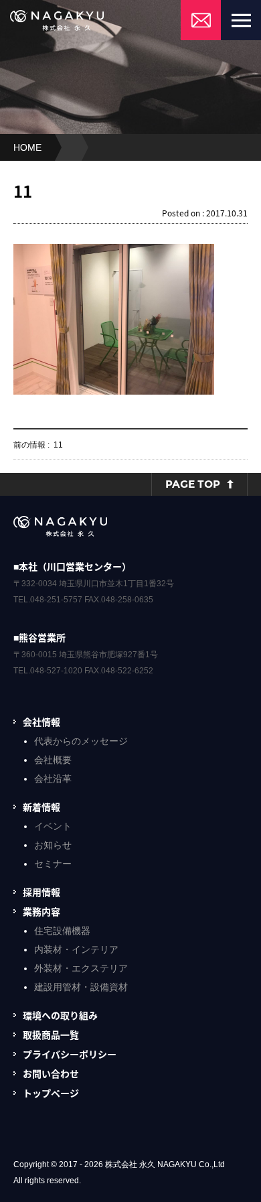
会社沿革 (53, 778)
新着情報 (41, 806)
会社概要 (53, 759)
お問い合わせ (51, 1073)
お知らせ (53, 845)
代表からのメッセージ (81, 741)
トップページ (51, 1092)
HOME (27, 147)
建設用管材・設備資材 (81, 987)
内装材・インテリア (76, 949)
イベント (53, 826)
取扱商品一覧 (51, 1034)
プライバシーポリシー (69, 1054)
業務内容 (41, 911)
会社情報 (41, 721)
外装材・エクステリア (81, 968)
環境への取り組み (60, 1015)
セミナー (53, 863)
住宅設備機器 (62, 930)
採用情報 (41, 891)
